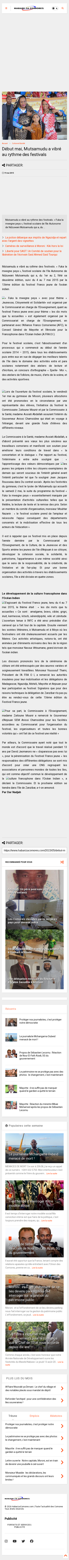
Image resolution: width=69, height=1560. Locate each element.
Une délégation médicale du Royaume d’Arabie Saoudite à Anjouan (31, 980)
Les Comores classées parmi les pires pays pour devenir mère (32, 921)
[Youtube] (15, 1541)
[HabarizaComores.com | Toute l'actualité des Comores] (29, 9)
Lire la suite (51, 1173)
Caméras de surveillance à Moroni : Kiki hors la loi (34, 246)
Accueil (5, 143)
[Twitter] (23, 1541)
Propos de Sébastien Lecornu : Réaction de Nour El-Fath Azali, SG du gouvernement (40, 1055)
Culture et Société (18, 143)
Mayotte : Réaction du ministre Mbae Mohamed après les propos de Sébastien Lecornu (41, 1107)
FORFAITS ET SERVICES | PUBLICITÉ (19, 1526)
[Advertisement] (34, 52)
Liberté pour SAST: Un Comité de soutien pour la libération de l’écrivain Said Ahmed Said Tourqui (31, 253)
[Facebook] (31, 1541)
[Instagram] (6, 1541)
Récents (10, 1008)
